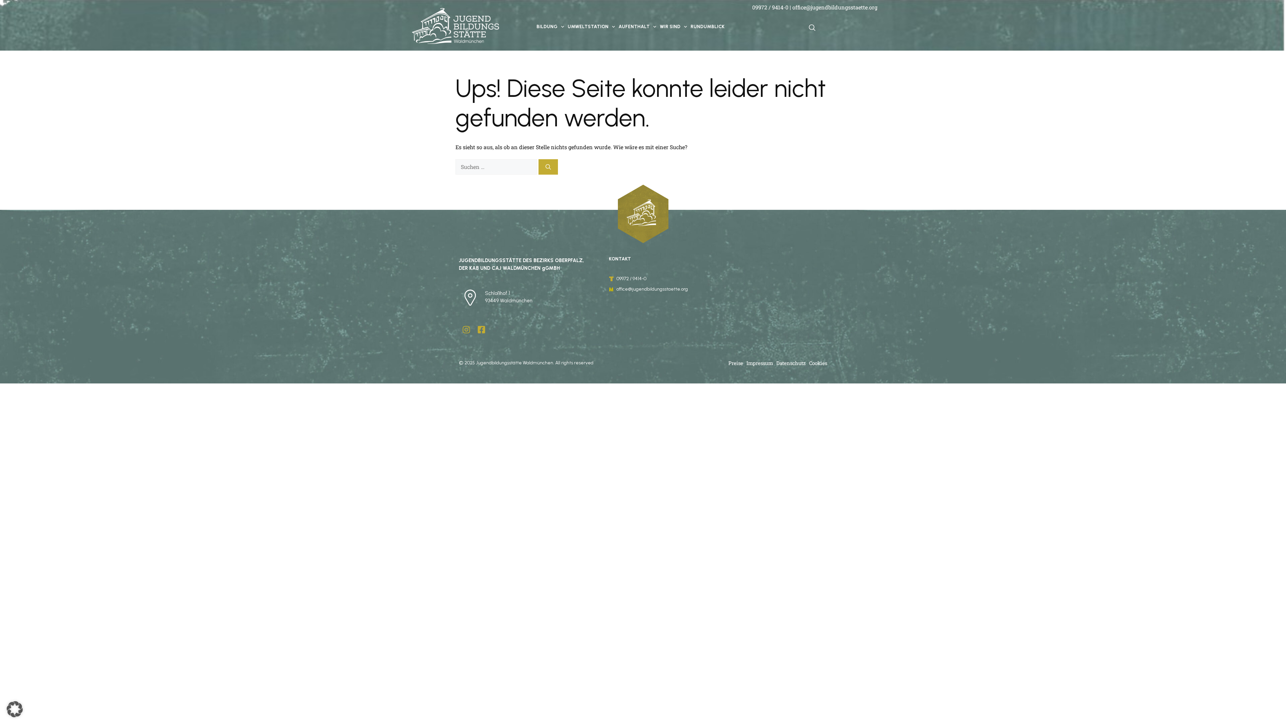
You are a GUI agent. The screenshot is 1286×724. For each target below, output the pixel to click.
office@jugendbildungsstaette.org (834, 7)
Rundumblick (707, 26)
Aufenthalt (634, 26)
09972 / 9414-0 (770, 7)
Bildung (547, 26)
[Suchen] (548, 167)
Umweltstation (588, 26)
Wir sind (670, 26)
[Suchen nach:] (497, 166)
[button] (14, 709)
